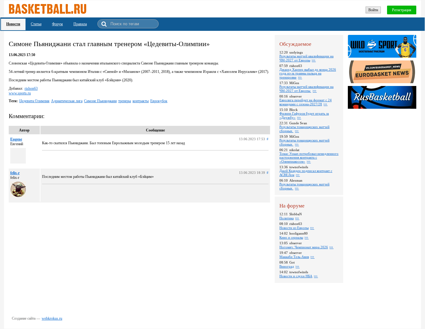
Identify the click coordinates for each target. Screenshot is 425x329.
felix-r (15, 173)
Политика (286, 218)
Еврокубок (158, 101)
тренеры (124, 101)
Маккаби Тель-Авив (294, 257)
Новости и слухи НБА (295, 276)
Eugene (16, 139)
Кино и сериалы (291, 237)
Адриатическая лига (66, 101)
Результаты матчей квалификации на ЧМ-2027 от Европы (306, 58)
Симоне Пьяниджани (100, 101)
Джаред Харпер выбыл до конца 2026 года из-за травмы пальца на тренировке (307, 73)
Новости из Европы (294, 228)
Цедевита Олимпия (34, 101)
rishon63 (31, 88)
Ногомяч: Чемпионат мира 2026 (303, 247)
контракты (141, 101)
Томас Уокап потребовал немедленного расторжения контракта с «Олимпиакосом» (309, 157)
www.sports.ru (20, 93)
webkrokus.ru (52, 318)
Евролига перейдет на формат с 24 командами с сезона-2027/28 (305, 102)
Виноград (286, 266)
